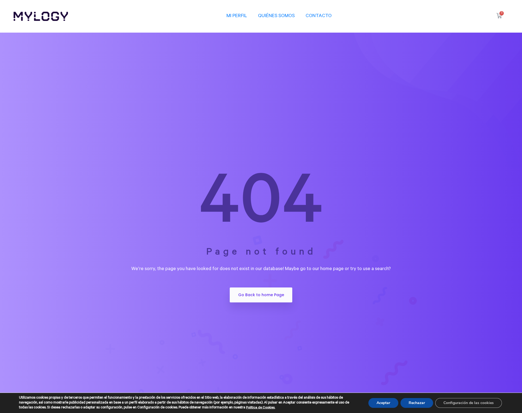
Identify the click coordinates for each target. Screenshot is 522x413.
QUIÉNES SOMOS (276, 16)
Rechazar (417, 402)
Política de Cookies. (260, 408)
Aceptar (383, 402)
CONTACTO (319, 16)
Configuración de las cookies (468, 402)
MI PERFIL (236, 16)
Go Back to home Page (261, 295)
